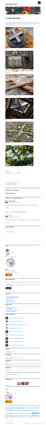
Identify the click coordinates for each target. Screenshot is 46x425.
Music (6, 413)
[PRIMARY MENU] (39, 2)
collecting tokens (11, 4)
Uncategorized (23, 416)
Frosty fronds (8, 309)
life (11, 410)
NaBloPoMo (12, 413)
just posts (30, 408)
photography (10, 184)
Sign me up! (8, 288)
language (7, 410)
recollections (22, 415)
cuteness (33, 407)
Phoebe (24, 413)
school (30, 415)
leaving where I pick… (13, 324)
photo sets (11, 183)
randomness (17, 415)
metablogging (24, 410)
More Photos (7, 385)
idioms (26, 408)
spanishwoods (11, 328)
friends (9, 408)
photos (14, 183)
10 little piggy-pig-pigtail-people (12, 296)
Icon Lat (10, 321)
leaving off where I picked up (11, 308)
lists (18, 410)
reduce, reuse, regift (10, 301)
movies (37, 410)
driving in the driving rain (11, 311)
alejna (18, 182)
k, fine (7, 299)
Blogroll (13, 407)
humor (23, 408)
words (38, 416)
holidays (19, 408)
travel (17, 416)
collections (24, 407)
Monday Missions (32, 410)
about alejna (12, 252)
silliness (34, 415)
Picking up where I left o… (23, 324)
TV (19, 416)
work (6, 418)
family (37, 407)
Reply (8, 207)
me (20, 410)
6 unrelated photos (9, 298)
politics (12, 415)
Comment (36, 240)
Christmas (20, 407)
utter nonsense (29, 416)
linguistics (14, 410)
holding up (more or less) (10, 307)
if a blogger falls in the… (19, 341)
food (6, 408)
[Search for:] (23, 364)
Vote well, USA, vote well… (18, 321)
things (9, 416)
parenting (20, 413)
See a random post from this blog (11, 272)
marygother (11, 317)
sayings (27, 415)
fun (11, 408)
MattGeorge (12, 201)
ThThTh (13, 416)
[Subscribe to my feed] (6, 270)
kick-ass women (35, 408)
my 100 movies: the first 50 (11, 300)
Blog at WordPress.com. (9, 423)
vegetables (35, 416)
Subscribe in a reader (11, 270)
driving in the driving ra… (19, 331)
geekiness (15, 408)
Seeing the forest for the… (19, 345)
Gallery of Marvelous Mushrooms (12, 297)
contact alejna (12, 256)
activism (7, 407)
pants (16, 413)
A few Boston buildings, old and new (13, 310)
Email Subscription (10, 279)
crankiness (29, 407)
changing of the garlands (19, 338)
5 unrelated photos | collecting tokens (18, 211)
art (10, 407)
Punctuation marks (13, 23)
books (16, 407)
